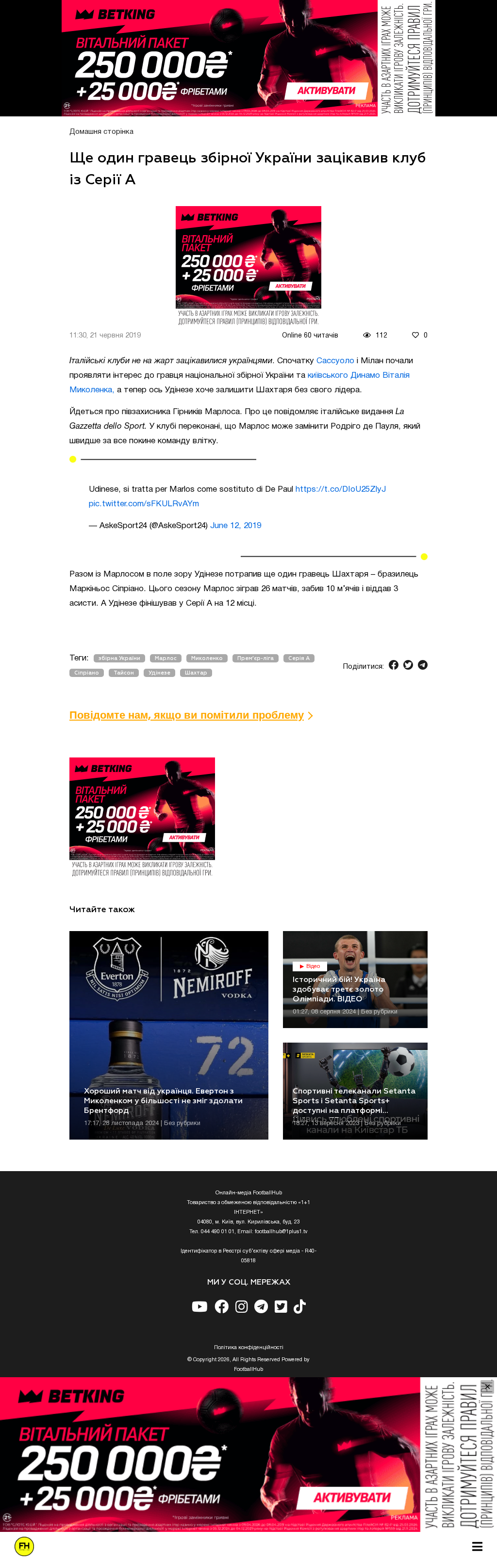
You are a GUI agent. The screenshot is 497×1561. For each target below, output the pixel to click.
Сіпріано (86, 673)
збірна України (119, 658)
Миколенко (207, 658)
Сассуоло (334, 361)
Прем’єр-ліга (255, 658)
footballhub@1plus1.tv (281, 1231)
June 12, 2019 (235, 526)
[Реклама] (248, 58)
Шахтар (196, 673)
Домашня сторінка (101, 132)
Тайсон (124, 673)
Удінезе (159, 673)
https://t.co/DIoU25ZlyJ (341, 489)
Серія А (299, 658)
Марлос (166, 658)
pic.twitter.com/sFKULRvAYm (144, 504)
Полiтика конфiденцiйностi (248, 1347)
